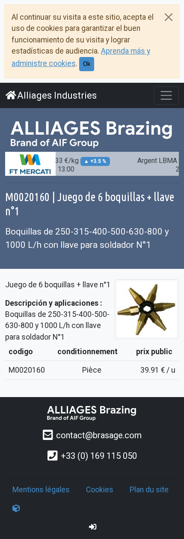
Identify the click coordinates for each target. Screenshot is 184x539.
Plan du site (149, 489)
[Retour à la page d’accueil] (92, 412)
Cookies (99, 489)
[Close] (168, 17)
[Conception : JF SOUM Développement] (16, 508)
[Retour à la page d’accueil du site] (92, 133)
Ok (86, 64)
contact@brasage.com (99, 435)
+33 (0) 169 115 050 (99, 456)
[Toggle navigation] (166, 95)
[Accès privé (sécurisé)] (92, 527)
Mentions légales (41, 489)
